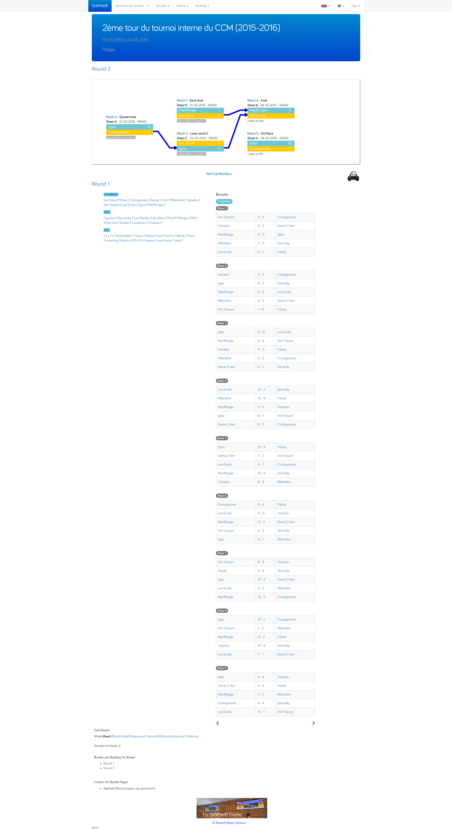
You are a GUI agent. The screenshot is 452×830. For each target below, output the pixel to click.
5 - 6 (261, 226)
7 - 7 (260, 654)
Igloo (142, 205)
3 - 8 (261, 570)
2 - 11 (261, 243)
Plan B (171, 218)
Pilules (122, 200)
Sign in (355, 6)
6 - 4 (261, 685)
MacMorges (155, 205)
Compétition (111, 194)
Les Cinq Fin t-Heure (171, 235)
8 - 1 (260, 539)
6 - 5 (261, 530)
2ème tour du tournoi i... (131, 6)
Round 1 (100, 184)
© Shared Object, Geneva (229, 823)
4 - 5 (261, 301)
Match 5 (252, 133)
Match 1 (182, 100)
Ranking (201, 6)
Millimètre (177, 200)
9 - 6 (261, 341)
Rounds (161, 6)
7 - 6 (261, 628)
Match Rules (120, 736)
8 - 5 (261, 424)
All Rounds (164, 736)
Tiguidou (109, 218)
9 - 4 (261, 504)
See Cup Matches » (219, 174)
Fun (106, 230)
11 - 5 (261, 234)
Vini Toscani (112, 205)
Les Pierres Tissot (169, 240)
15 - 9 (261, 398)
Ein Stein (159, 218)
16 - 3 (261, 473)
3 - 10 (261, 332)
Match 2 (111, 117)
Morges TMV (186, 218)
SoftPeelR (100, 6)
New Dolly (124, 218)
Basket (124, 223)
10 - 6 (261, 597)
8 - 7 (261, 415)
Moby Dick (110, 223)
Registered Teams (143, 736)
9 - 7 (261, 252)
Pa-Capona (147, 240)
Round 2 (101, 69)
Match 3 (182, 133)
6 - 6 (261, 292)
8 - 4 (261, 703)
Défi (107, 212)
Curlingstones (139, 200)
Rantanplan (123, 235)
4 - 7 (261, 367)
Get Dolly (110, 200)
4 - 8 (261, 482)
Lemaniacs (139, 223)
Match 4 (252, 100)
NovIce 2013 (129, 240)
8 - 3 (261, 283)
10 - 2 (261, 389)
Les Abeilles (142, 218)
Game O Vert (159, 200)
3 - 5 (261, 358)
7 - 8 (261, 309)
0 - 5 (261, 274)
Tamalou (192, 200)
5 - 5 (261, 217)
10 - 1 (261, 712)
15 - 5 (261, 447)
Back (95, 827)
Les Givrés (129, 205)
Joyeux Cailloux (144, 235)
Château (154, 223)
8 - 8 (261, 562)
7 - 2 (260, 456)
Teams (181, 6)
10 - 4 (261, 645)
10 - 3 (261, 579)
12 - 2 (261, 522)
